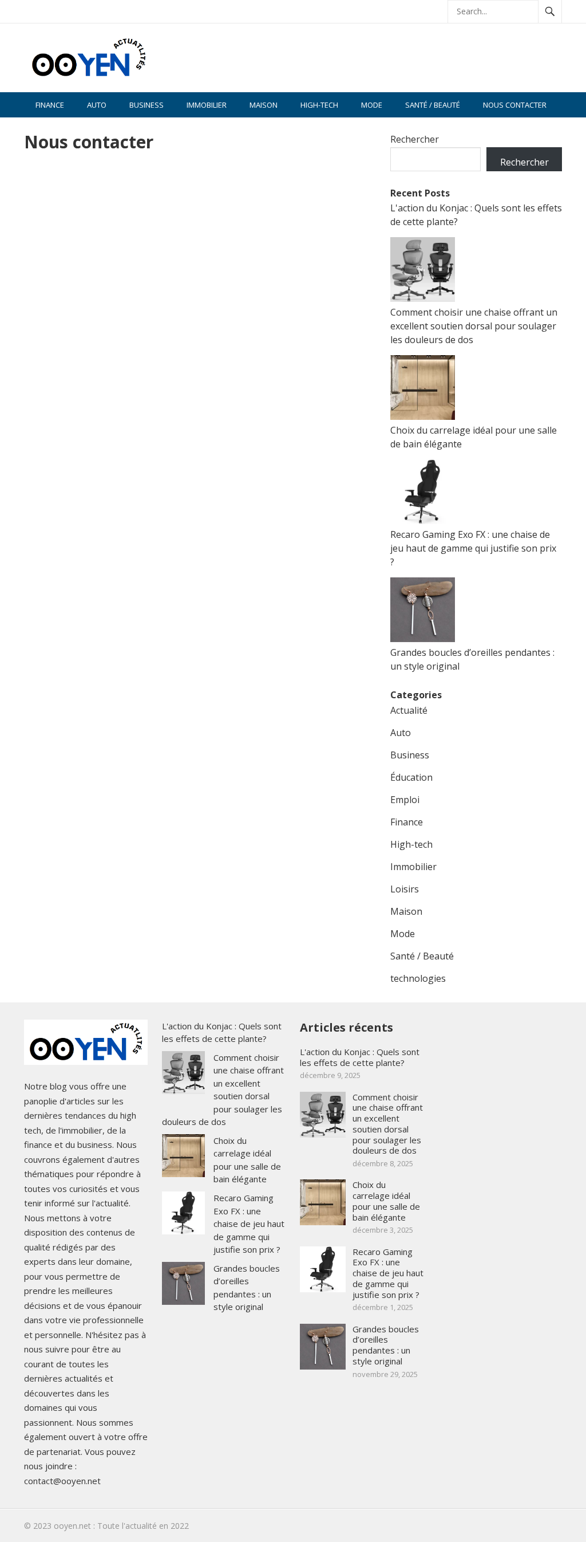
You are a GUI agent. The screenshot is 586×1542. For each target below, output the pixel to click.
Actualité (408, 710)
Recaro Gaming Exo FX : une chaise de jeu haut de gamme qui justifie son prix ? (473, 548)
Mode (371, 105)
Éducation (411, 777)
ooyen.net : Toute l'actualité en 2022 (121, 1525)
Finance (49, 105)
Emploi (404, 799)
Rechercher (414, 139)
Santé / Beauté (432, 105)
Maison (264, 105)
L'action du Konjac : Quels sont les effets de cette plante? (359, 1057)
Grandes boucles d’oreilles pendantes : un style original (386, 1345)
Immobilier (207, 105)
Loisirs (404, 889)
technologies (418, 978)
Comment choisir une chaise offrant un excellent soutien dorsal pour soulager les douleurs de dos (473, 326)
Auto (96, 105)
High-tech (319, 105)
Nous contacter (515, 105)
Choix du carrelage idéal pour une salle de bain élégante (386, 1200)
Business (146, 105)
